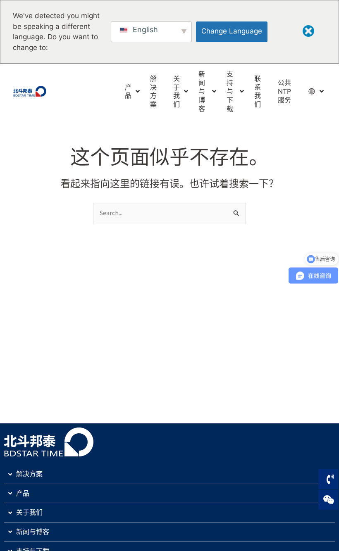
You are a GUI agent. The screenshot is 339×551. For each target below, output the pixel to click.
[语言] (313, 91)
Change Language (231, 31)
